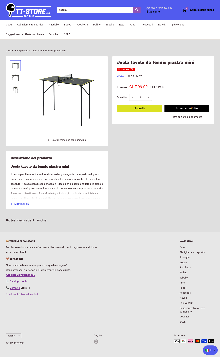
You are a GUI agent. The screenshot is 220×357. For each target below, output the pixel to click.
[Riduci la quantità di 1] (132, 97)
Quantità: (122, 97)
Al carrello (139, 108)
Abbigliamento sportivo (30, 24)
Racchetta (82, 24)
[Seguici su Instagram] (96, 341)
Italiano (11, 336)
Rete (121, 24)
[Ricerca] (137, 10)
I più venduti (177, 24)
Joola (120, 75)
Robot (132, 24)
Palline (97, 24)
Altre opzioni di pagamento (187, 116)
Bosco (67, 24)
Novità (162, 24)
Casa (9, 24)
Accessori (147, 24)
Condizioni (12, 294)
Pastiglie (54, 24)
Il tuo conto (153, 11)
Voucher (54, 34)
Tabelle (110, 24)
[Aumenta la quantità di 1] (148, 97)
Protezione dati (29, 294)
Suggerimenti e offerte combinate (25, 34)
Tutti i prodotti (21, 50)
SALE (67, 34)
